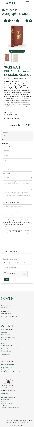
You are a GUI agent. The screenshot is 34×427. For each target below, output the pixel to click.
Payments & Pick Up (7, 401)
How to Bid (4, 393)
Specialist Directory (7, 340)
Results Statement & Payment (10, 372)
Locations (4, 343)
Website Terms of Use (12, 422)
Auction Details (6, 135)
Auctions (4, 332)
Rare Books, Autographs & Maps (16, 12)
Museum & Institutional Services (11, 349)
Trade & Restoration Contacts (10, 407)
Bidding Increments (7, 403)
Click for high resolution (18, 51)
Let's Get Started (6, 399)
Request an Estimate (7, 364)
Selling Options (6, 370)
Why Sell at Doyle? (7, 368)
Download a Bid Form (8, 397)
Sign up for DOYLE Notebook (10, 317)
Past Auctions (5, 334)
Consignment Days (7, 345)
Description (5, 132)
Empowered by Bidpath (17, 425)
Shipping (4, 405)
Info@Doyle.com (6, 306)
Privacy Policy (24, 422)
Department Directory (8, 338)
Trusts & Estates (6, 351)
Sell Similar (5, 139)
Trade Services (5, 354)
